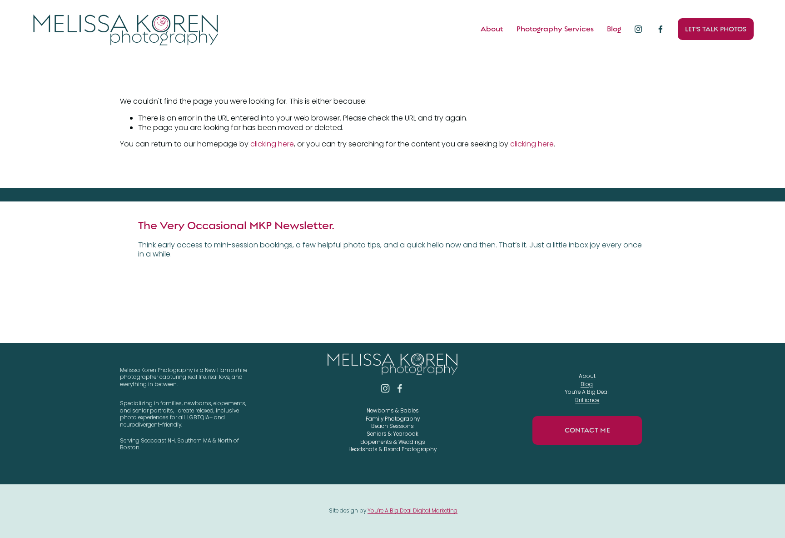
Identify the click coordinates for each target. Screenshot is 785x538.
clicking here (272, 144)
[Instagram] (638, 29)
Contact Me (587, 430)
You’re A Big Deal (587, 392)
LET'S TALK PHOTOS (715, 29)
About (492, 29)
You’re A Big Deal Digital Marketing (412, 511)
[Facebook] (660, 29)
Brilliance (587, 400)
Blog (614, 29)
